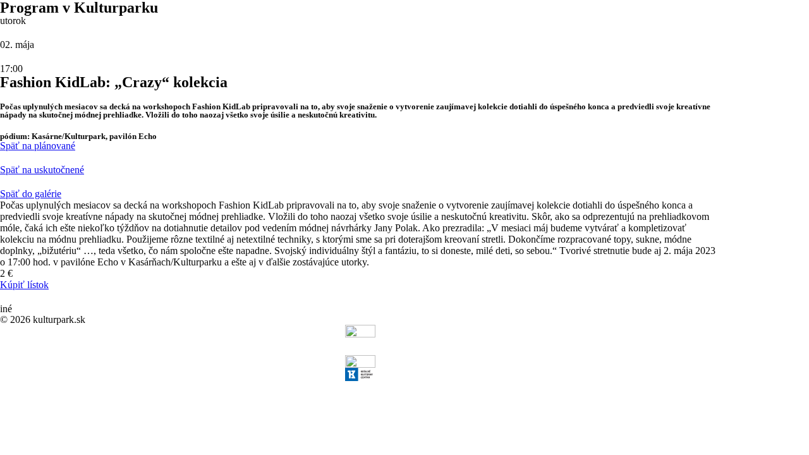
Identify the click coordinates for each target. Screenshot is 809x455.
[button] (37, 145)
